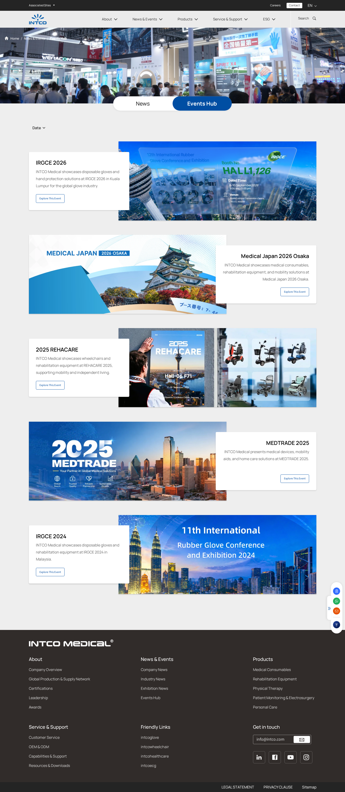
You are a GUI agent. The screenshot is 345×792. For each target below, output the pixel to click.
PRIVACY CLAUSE (278, 787)
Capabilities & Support (48, 756)
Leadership (38, 697)
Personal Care (265, 707)
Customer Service (44, 737)
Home (14, 38)
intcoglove (150, 737)
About (107, 19)
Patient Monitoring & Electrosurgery (283, 697)
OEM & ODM (39, 746)
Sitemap (309, 787)
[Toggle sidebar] (329, 608)
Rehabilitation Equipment (275, 679)
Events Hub (202, 103)
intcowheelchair (155, 746)
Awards (35, 707)
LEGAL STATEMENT (238, 787)
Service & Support (227, 19)
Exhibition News (154, 688)
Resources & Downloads (49, 765)
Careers (275, 5)
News (143, 103)
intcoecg (148, 765)
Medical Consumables (272, 669)
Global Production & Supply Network (59, 679)
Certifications (41, 688)
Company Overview (45, 669)
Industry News (153, 679)
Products (185, 19)
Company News (154, 669)
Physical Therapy (268, 688)
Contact (294, 5)
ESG (266, 19)
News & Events (145, 19)
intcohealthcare (155, 756)
